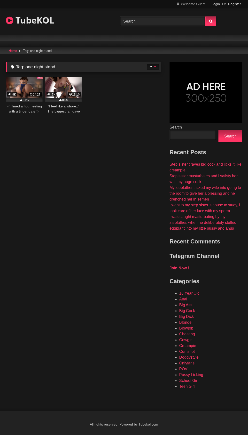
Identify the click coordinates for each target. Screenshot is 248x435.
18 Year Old (189, 293)
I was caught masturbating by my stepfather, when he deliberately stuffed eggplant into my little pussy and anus (203, 222)
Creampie (187, 346)
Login (215, 4)
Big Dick (186, 316)
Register (234, 4)
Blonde (185, 322)
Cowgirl (186, 340)
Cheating (187, 334)
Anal (183, 299)
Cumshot (187, 351)
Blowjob (186, 328)
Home (13, 51)
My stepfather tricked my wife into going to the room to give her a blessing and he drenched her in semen (205, 193)
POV (183, 369)
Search (176, 127)
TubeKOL (33, 20)
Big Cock (187, 311)
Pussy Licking (191, 375)
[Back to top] (233, 420)
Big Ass (185, 305)
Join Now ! (179, 268)
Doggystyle (189, 357)
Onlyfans (186, 363)
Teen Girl (187, 386)
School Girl (188, 381)
